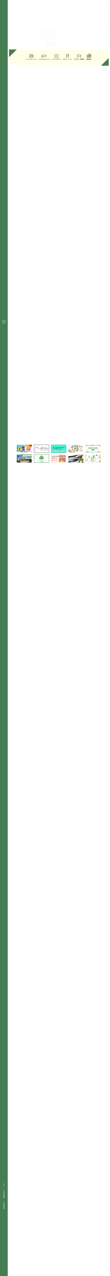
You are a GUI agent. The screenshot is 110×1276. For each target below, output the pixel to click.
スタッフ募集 (73, 550)
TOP (4, 1184)
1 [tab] (55, 119)
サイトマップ (52, 546)
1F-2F (79, 427)
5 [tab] (62, 119)
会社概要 (42, 550)
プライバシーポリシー (76, 546)
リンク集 (62, 546)
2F (37, 427)
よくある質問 (41, 546)
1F (53, 427)
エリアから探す (35, 415)
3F (42, 427)
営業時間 (4, 1206)
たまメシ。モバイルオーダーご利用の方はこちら (83, 325)
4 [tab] (60, 119)
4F (59, 427)
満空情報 (4, 1195)
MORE (80, 186)
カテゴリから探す (58, 415)
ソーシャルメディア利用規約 (57, 550)
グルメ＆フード (82, 415)
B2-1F (31, 427)
